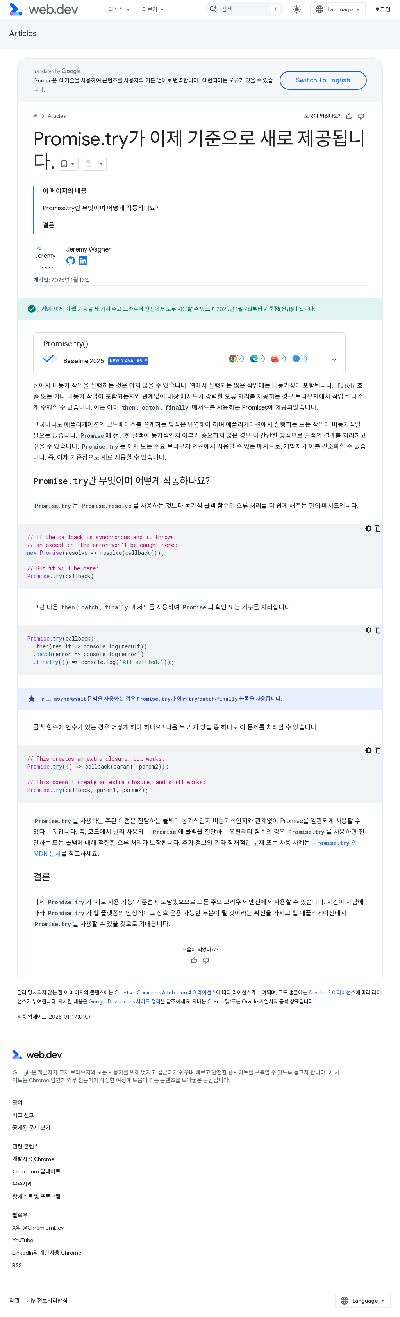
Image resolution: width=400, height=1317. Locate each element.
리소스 (115, 9)
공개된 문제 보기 (31, 1127)
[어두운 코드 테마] (368, 528)
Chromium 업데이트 (36, 1171)
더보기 (149, 9)
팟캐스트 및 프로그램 (36, 1196)
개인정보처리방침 (47, 1300)
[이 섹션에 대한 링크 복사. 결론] (57, 878)
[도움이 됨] (349, 116)
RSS (17, 1265)
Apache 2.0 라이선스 (332, 992)
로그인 (383, 9)
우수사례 (22, 1183)
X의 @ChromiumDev (38, 1227)
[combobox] (244, 9)
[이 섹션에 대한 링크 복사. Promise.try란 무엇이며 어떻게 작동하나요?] (216, 481)
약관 (14, 1300)
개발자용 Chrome (33, 1159)
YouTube (22, 1240)
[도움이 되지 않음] (361, 116)
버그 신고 (23, 1115)
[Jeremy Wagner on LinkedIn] (83, 263)
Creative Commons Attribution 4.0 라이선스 (165, 992)
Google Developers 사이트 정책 (125, 1001)
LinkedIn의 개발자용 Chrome (46, 1252)
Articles (23, 34)
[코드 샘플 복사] (377, 528)
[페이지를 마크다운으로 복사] (89, 163)
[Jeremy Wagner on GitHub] (70, 263)
